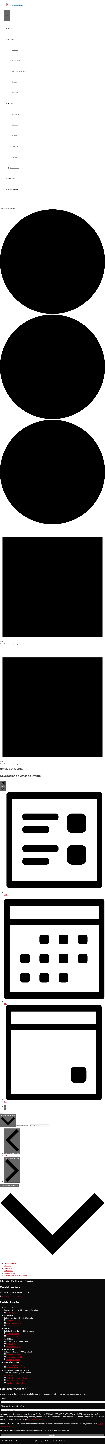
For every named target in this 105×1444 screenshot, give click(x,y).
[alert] (52, 585)
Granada (15, 125)
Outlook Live (8, 1271)
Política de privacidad (51, 1441)
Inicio (10, 28)
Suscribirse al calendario (9, 1185)
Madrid (14, 135)
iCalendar (7, 1266)
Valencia (15, 146)
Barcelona (15, 114)
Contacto (11, 178)
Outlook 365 (8, 1268)
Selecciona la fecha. (23, 1126)
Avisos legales (40, 1441)
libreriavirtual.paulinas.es (13, 1365)
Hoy (1, 1113)
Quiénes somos (13, 168)
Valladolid (15, 157)
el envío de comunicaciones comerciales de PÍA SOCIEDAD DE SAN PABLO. (35, 1430)
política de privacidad (35, 1419)
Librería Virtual (13, 189)
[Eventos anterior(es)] (5, 1106)
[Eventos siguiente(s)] (5, 1108)
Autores (15, 50)
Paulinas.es (8, 1375)
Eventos (11, 103)
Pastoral (15, 93)
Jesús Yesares (11, 1441)
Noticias (11, 39)
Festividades (16, 60)
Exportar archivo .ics (11, 1273)
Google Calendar (10, 1263)
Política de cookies (64, 1441)
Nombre (4, 1398)
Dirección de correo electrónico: (13, 1406)
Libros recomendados (19, 71)
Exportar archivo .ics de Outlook (15, 1276)
